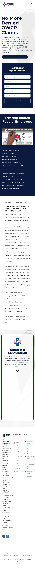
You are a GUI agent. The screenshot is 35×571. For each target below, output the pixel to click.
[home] (6, 435)
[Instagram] (7, 536)
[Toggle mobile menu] (32, 3)
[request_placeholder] (17, 65)
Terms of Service (20, 559)
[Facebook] (3, 536)
